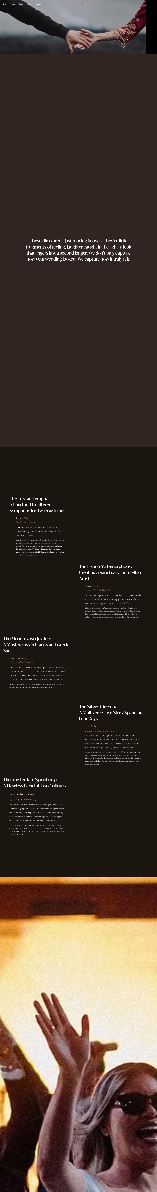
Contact (38, 4)
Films (21, 4)
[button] (113, 523)
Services (29, 4)
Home (5, 4)
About (13, 4)
